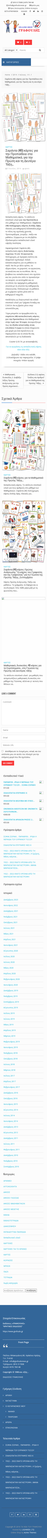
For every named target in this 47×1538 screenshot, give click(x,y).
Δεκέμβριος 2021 (11, 911)
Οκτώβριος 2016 (10, 1098)
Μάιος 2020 (8, 968)
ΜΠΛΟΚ (7, 1266)
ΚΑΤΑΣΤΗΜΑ (11, 1400)
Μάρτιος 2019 (9, 1036)
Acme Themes (30, 1532)
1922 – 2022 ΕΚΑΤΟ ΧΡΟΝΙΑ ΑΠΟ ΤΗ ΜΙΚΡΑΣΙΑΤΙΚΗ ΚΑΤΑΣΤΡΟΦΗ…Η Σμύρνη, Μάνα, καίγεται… (22, 853)
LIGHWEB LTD (28, 1529)
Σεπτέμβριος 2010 (11, 1166)
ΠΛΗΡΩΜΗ (12, 1417)
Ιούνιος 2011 (9, 1144)
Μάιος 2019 (8, 1024)
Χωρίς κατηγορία (10, 1283)
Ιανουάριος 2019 (11, 1047)
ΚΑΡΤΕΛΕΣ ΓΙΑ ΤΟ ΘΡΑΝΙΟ (15, 1249)
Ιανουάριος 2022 (11, 905)
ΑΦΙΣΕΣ (7, 1192)
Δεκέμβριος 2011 (11, 1138)
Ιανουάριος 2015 (11, 1104)
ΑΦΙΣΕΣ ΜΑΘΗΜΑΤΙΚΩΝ (14, 1203)
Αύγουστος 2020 (11, 950)
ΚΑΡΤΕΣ (8, 147)
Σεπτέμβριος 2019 (11, 1002)
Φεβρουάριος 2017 (12, 1087)
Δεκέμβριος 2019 (11, 990)
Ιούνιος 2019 (9, 1019)
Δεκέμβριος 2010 (11, 1155)
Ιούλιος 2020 (9, 956)
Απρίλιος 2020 (10, 973)
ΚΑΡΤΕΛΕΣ (8, 1243)
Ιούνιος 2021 (9, 928)
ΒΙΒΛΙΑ (6, 1215)
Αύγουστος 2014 (11, 1109)
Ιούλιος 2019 (9, 1013)
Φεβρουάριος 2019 (12, 1041)
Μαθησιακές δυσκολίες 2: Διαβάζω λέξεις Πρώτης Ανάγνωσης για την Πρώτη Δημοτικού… (11, 380)
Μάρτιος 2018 (9, 1070)
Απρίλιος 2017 (10, 1081)
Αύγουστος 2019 (11, 1007)
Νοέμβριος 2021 (10, 916)
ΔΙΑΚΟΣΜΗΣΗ (10, 1226)
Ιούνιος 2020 (9, 962)
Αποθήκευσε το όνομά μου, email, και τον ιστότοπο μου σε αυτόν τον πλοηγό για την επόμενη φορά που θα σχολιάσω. (21, 754)
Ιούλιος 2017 (9, 1075)
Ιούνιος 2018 (9, 1064)
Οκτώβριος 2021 (10, 922)
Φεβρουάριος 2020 (12, 979)
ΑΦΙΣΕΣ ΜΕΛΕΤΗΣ (11, 1209)
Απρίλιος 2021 (10, 939)
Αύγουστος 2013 (11, 1132)
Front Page (23, 1342)
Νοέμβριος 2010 (10, 1161)
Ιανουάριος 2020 (11, 985)
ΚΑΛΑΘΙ (24, 11)
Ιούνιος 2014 (9, 1115)
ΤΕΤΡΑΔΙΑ (8, 1277)
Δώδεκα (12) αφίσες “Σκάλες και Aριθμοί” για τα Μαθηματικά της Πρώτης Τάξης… (35, 378)
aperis (26, 168)
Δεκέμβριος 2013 (11, 1127)
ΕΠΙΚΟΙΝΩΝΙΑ (11, 1427)
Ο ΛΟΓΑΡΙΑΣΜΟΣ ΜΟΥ (15, 1406)
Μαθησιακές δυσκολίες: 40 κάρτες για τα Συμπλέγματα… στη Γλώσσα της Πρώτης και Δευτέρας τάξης (22, 668)
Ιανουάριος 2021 (11, 945)
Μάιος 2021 (8, 933)
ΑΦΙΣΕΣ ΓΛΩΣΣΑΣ (11, 1198)
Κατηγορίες (13, 62)
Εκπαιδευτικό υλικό (12, 1237)
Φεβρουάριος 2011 (12, 1149)
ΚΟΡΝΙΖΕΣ (8, 1260)
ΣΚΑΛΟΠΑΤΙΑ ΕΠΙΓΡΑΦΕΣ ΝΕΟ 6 (17, 845)
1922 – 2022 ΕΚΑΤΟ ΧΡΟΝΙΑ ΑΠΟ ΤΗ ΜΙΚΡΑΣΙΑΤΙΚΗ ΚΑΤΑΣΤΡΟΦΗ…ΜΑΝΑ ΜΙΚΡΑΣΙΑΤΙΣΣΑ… (20, 865)
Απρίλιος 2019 (10, 1030)
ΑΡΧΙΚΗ (8, 1395)
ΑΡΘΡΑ (8, 1422)
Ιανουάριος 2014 (11, 1121)
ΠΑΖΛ (6, 1271)
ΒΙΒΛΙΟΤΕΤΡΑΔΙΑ (11, 1220)
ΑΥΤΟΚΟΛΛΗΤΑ (10, 1186)
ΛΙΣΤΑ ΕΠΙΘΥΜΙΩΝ (11, 11)
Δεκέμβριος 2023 (11, 899)
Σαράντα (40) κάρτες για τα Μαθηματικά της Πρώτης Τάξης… (23, 479)
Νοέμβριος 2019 (10, 996)
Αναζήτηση (31, 1290)
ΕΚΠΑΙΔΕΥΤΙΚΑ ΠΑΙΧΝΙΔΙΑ (15, 1232)
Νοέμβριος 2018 (10, 1053)
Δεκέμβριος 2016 (11, 1092)
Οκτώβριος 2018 (10, 1058)
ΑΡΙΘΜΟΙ (7, 1181)
